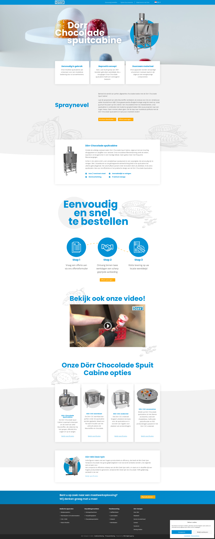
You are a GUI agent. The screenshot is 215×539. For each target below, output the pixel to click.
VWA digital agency (128, 536)
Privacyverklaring (195, 536)
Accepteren (181, 532)
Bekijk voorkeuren (202, 532)
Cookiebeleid (187, 536)
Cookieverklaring (99, 536)
